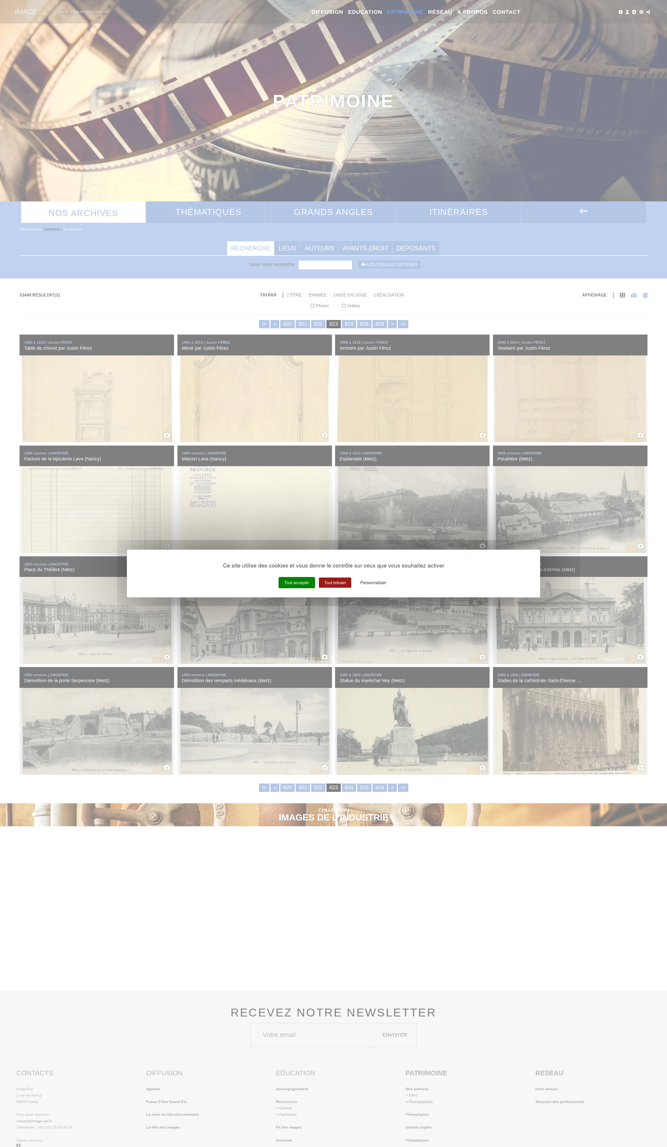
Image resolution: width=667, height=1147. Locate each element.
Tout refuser (335, 582)
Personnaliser (373, 582)
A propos (472, 12)
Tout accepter (296, 582)
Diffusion (327, 12)
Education (365, 12)
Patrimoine (405, 12)
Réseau (440, 12)
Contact (507, 12)
